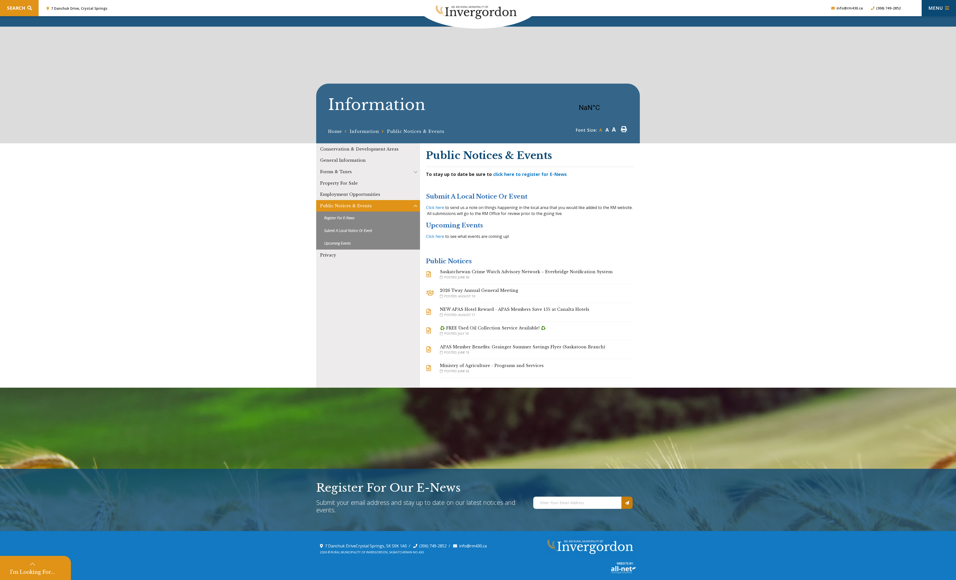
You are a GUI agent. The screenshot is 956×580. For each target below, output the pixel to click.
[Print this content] (624, 129)
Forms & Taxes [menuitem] (336, 171)
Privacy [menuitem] (328, 255)
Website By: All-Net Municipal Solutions (623, 570)
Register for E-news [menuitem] (339, 217)
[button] (415, 172)
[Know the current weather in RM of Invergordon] (585, 108)
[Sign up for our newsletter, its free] (627, 503)
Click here (435, 207)
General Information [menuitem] (343, 160)
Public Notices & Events (415, 131)
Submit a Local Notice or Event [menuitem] (348, 230)
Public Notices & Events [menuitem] (346, 205)
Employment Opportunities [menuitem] (350, 194)
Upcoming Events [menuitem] (337, 243)
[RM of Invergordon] (456, 9)
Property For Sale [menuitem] (339, 183)
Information (364, 131)
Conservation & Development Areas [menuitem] (359, 149)
